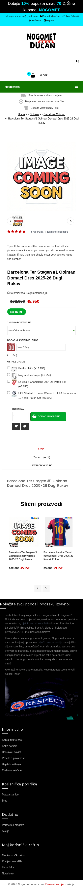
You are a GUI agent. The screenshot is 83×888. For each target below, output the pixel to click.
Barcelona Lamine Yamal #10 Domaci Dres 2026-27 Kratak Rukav (58, 556)
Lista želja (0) (72, 16)
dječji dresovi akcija (50, 642)
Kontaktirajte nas (12, 739)
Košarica (36, 20)
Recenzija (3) (41, 457)
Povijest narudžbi (12, 861)
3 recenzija (37, 231)
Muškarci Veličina (20, 322)
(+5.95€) (12, 355)
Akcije (5, 831)
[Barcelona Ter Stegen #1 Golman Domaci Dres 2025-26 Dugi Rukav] (41, 176)
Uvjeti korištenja (11, 764)
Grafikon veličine (41, 465)
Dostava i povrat (11, 752)
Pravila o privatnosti (13, 758)
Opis (41, 449)
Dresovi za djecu (55, 884)
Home (21, 114)
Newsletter (8, 873)
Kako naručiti (9, 745)
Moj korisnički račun (13, 855)
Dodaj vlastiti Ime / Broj (22, 340)
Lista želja (8, 867)
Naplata (50, 20)
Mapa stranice (10, 794)
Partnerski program (13, 824)
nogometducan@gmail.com (23, 16)
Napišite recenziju (57, 231)
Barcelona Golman (54, 114)
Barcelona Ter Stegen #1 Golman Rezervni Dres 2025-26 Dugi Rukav (23, 556)
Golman (34, 114)
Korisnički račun (51, 16)
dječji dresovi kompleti (35, 623)
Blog (4, 800)
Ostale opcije (16, 361)
